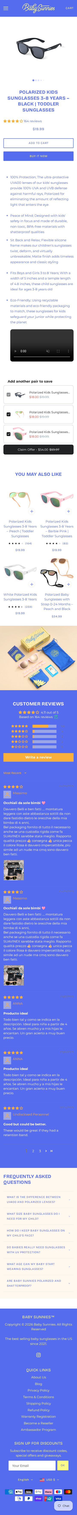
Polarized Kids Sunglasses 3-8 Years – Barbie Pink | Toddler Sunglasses (49, 432)
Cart (70, 8)
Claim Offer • (38, 450)
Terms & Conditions (38, 1397)
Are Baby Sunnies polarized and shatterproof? (34, 1283)
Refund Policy (39, 1410)
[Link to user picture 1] (13, 870)
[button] (13, 121)
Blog (38, 1384)
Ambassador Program (38, 1430)
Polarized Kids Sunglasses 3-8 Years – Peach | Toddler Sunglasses (49, 412)
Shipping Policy (38, 1403)
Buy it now (38, 156)
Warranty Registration (38, 1416)
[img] (13, 787)
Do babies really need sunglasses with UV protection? (36, 1250)
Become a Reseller (38, 1423)
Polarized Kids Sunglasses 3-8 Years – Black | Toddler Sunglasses (49, 392)
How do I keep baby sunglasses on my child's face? (36, 1233)
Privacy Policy (38, 1390)
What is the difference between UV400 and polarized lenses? (34, 1199)
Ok (63, 1465)
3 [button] (40, 1151)
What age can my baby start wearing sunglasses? (31, 1266)
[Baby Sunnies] (38, 8)
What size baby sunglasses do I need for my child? (33, 1216)
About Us (38, 1377)
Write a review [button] (38, 757)
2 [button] (33, 1151)
